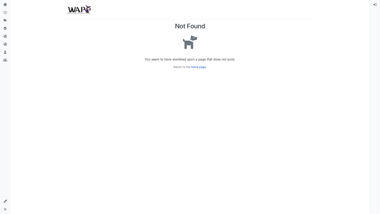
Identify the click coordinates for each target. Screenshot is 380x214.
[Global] (5, 44)
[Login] (374, 5)
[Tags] (5, 20)
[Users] (5, 52)
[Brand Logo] (79, 9)
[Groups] (5, 60)
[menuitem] (374, 5)
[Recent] (5, 13)
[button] (5, 201)
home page (198, 67)
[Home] (5, 5)
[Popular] (5, 28)
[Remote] (5, 36)
